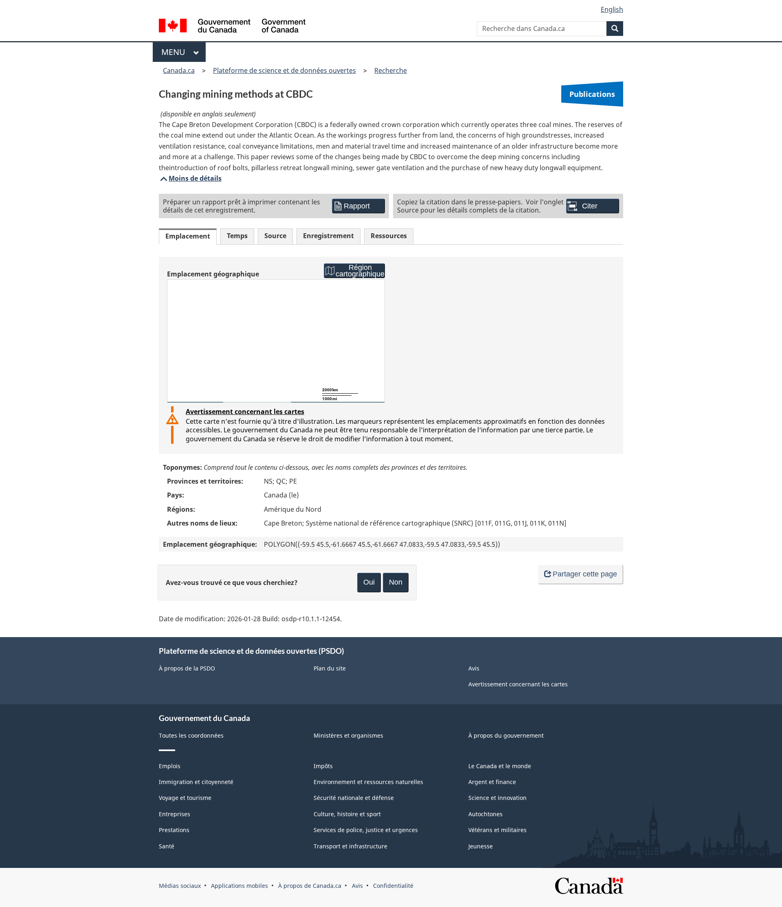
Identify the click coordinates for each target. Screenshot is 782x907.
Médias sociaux (180, 885)
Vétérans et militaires (497, 830)
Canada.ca (179, 70)
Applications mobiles (239, 885)
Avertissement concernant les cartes (245, 411)
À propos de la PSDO (187, 668)
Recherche (390, 70)
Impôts (323, 766)
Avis (473, 668)
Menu (175, 51)
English (612, 9)
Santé (166, 846)
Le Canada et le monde (499, 766)
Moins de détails (190, 178)
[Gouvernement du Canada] (232, 27)
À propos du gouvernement (506, 735)
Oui (369, 582)
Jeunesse (480, 846)
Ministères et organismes (348, 735)
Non (395, 582)
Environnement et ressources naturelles (368, 782)
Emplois (169, 766)
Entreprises (174, 814)
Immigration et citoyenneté (196, 782)
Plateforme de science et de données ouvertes (284, 70)
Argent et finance (492, 782)
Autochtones (485, 814)
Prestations (174, 830)
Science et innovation (497, 798)
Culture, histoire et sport (347, 814)
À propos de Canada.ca (309, 885)
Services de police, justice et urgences (366, 830)
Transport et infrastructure (350, 846)
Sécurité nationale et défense (354, 798)
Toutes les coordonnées (191, 735)
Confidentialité (393, 885)
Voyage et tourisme (185, 798)
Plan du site (330, 668)
